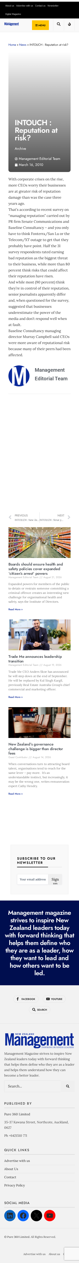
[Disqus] (39, 453)
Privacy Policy (14, 1185)
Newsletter (53, 6)
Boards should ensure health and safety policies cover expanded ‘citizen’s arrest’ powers (35, 569)
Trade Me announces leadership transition (35, 659)
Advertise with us (24, 6)
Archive (20, 148)
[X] (36, 1215)
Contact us (40, 6)
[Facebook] (23, 1215)
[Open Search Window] (58, 25)
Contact (10, 1177)
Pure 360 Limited (17, 1114)
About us (9, 6)
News (22, 45)
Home (12, 45)
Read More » (15, 609)
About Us (11, 1169)
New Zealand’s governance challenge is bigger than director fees (35, 749)
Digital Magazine (13, 14)
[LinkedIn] (10, 1215)
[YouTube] (49, 1215)
